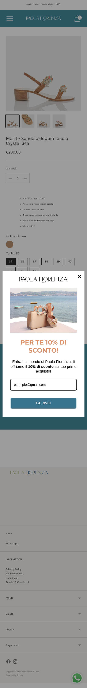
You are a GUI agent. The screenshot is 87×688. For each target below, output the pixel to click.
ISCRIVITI (43, 403)
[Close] (79, 276)
